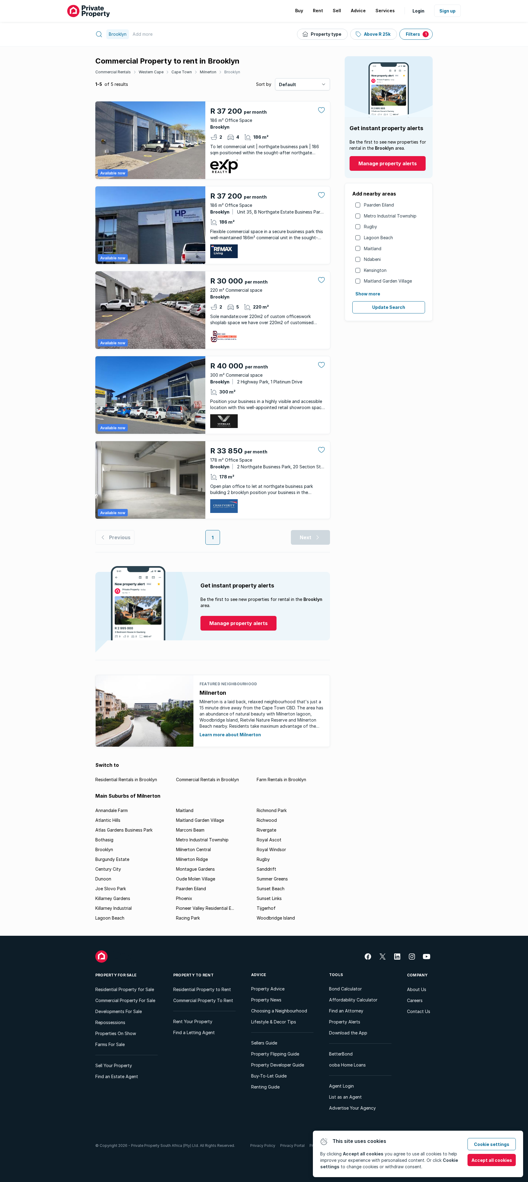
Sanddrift (266, 869)
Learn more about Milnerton (230, 734)
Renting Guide (265, 1086)
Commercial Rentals (113, 72)
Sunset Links (269, 898)
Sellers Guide (264, 1042)
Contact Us (418, 1011)
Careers (415, 1000)
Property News (266, 999)
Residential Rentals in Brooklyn (126, 779)
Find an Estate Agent (116, 1076)
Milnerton (208, 72)
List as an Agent (345, 1097)
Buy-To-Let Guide (269, 1075)
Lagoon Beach (378, 237)
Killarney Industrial (113, 908)
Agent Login (341, 1086)
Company (417, 975)
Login (418, 10)
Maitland (372, 248)
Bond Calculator (345, 988)
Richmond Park (272, 810)
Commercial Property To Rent (203, 1000)
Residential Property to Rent (202, 989)
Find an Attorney (346, 1010)
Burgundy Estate (112, 859)
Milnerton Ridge (192, 859)
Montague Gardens (195, 869)
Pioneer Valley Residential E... (205, 908)
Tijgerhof (266, 908)
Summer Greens (272, 878)
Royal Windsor (271, 849)
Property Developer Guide (277, 1064)
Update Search (388, 307)
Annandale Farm (111, 810)
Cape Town (181, 72)
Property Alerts (344, 1021)
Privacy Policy (262, 1145)
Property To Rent (193, 975)
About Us (416, 989)
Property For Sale (116, 975)
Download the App (348, 1032)
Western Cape (151, 72)
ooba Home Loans (347, 1064)
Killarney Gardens (112, 898)
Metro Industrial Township (390, 215)
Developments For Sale (118, 1011)
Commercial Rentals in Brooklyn (207, 779)
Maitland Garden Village (388, 281)
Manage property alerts (387, 163)
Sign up (447, 10)
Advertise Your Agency (352, 1108)
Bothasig (104, 839)
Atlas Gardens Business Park (123, 830)
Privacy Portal (292, 1145)
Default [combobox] (287, 84)
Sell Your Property (113, 1065)
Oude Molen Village (195, 878)
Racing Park (188, 917)
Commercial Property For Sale (125, 1000)
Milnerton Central (193, 849)
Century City (108, 869)
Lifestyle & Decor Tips (273, 1021)
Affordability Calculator (353, 999)
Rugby (370, 226)
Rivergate (266, 830)
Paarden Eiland (379, 204)
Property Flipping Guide (275, 1053)
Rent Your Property (192, 1021)
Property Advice (267, 988)
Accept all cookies (491, 1160)
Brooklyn (232, 72)
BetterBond (341, 1053)
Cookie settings (491, 1144)
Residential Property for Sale (124, 989)
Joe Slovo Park (110, 888)
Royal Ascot (269, 839)
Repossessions (110, 1022)
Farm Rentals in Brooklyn (281, 779)
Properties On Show (115, 1033)
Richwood (267, 820)
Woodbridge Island (276, 917)
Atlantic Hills (107, 820)
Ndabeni (372, 259)
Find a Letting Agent (194, 1032)
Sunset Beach (270, 888)
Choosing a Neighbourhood (279, 1010)
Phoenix (184, 898)
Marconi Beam (190, 830)
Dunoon (103, 878)
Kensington (375, 270)
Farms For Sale (110, 1044)
